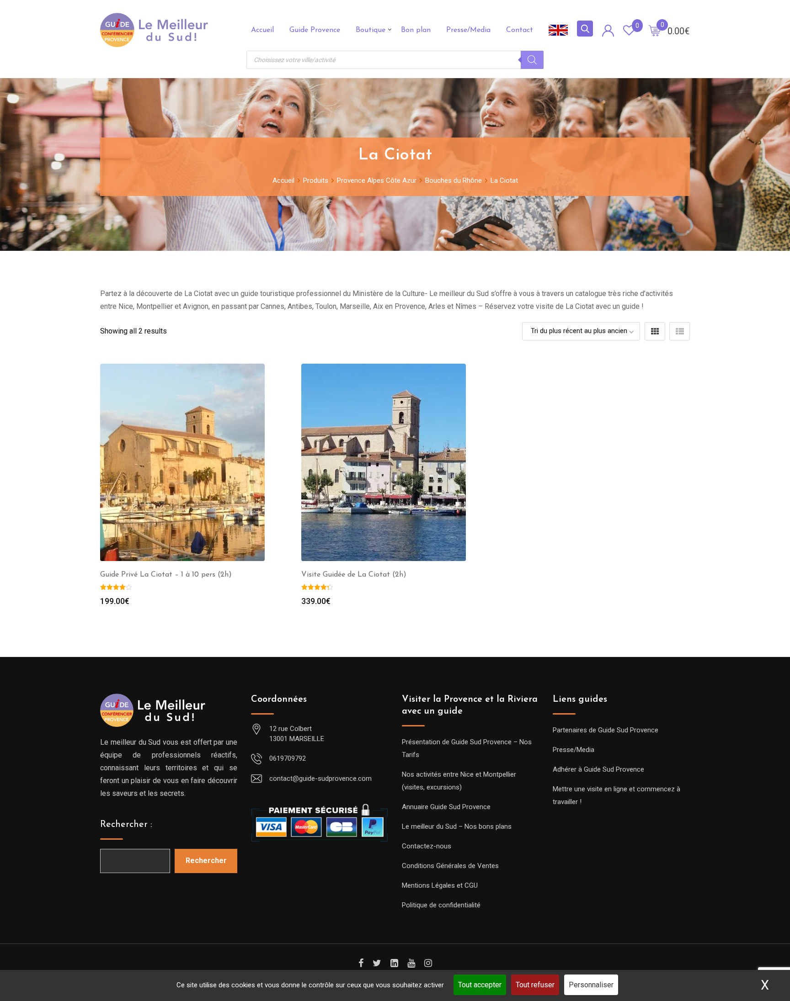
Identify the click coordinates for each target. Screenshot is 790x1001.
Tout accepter (480, 984)
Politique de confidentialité (441, 905)
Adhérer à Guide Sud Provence (598, 769)
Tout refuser (535, 984)
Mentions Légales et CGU (440, 885)
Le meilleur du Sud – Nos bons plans (457, 826)
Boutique (370, 30)
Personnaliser (591, 984)
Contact (519, 30)
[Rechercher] (532, 60)
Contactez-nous (426, 846)
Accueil (262, 30)
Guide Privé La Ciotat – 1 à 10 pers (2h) (166, 574)
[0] (655, 30)
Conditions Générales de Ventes (450, 866)
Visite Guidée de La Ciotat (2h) (353, 574)
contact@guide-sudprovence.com (320, 778)
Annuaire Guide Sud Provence (446, 807)
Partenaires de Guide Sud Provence (605, 730)
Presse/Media (468, 30)
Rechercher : (126, 824)
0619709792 (287, 758)
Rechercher (206, 860)
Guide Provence (314, 30)
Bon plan (416, 30)
